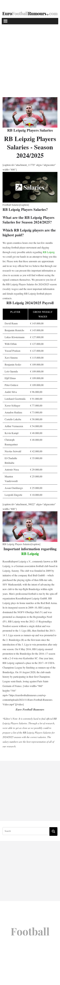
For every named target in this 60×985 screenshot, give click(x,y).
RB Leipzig (49, 252)
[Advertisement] (30, 56)
